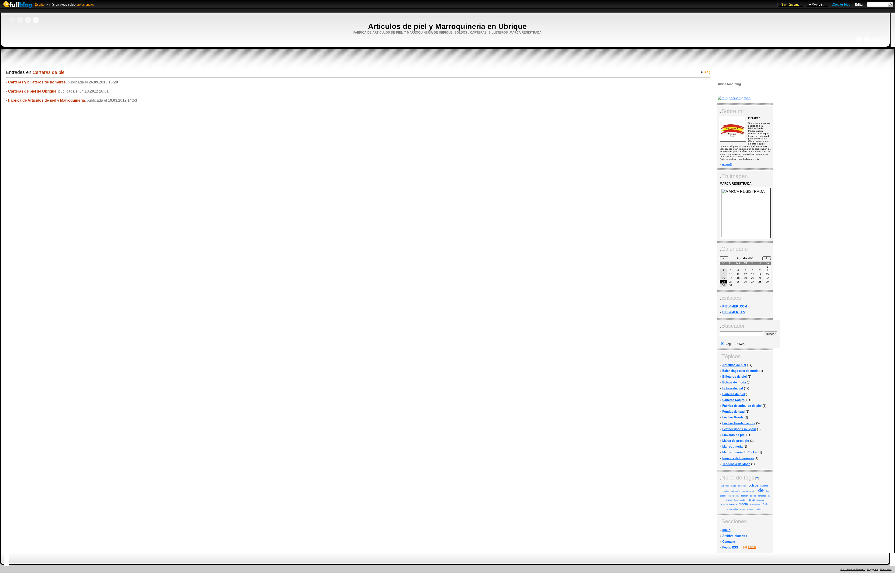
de (761, 490)
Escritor (40, 4)
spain (742, 509)
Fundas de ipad (733, 411)
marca (751, 499)
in (769, 496)
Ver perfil (727, 164)
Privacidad (886, 569)
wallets (759, 509)
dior (767, 491)
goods (753, 496)
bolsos (753, 485)
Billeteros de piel (734, 376)
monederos (755, 505)
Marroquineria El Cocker (739, 452)
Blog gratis (872, 569)
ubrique (750, 509)
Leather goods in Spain (739, 429)
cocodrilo (725, 491)
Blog (707, 72)
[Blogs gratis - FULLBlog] (16, 8)
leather (729, 500)
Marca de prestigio (735, 440)
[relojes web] (729, 94)
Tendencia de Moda (736, 464)
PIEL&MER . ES (733, 312)
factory (736, 496)
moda (743, 504)
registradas (732, 509)
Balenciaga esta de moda (740, 371)
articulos (725, 486)
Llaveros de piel (733, 435)
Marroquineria (732, 446)
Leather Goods (733, 417)
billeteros (742, 486)
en (729, 496)
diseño (723, 496)
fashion (744, 496)
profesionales (85, 4)
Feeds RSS (730, 547)
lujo (736, 500)
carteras (764, 486)
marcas (760, 500)
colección (735, 491)
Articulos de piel (734, 365)
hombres (762, 496)
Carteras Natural (733, 400)
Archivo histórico (734, 536)
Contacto (728, 541)
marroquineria (729, 504)
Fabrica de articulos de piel (742, 405)
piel (765, 504)
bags (733, 486)
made (742, 500)
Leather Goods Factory (738, 423)
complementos (749, 491)
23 (723, 281)
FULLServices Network (852, 569)
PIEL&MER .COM (734, 306)
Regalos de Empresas (738, 458)
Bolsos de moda (734, 382)
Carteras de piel (733, 394)
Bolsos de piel (732, 388)
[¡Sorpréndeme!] (790, 6)
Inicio (726, 530)
